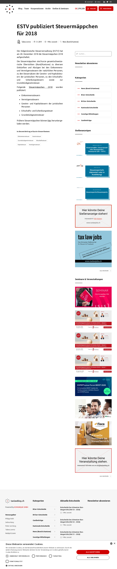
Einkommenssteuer (23, 136)
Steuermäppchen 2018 (40, 87)
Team (26, 9)
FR (80, 9)
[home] (10, 8)
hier (49, 120)
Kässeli (93, 8)
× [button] (114, 543)
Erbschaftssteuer (41, 140)
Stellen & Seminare (60, 9)
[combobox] (111, 543)
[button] (40, 565)
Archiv (48, 9)
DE (76, 9)
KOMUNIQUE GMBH (21, 507)
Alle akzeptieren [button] (93, 552)
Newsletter (107, 8)
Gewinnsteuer (36, 136)
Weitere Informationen (27, 552)
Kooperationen (37, 9)
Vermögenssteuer (34, 144)
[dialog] (58, 555)
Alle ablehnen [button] (93, 557)
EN (83, 9)
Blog (20, 9)
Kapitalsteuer (22, 144)
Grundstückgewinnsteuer (25, 140)
